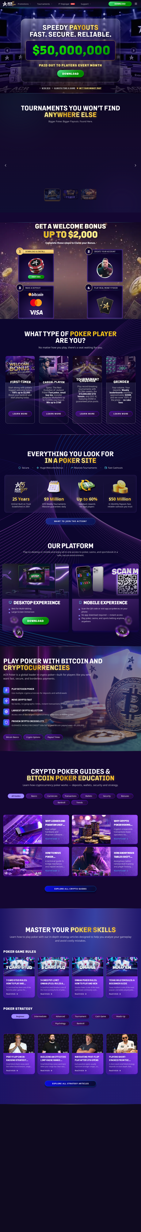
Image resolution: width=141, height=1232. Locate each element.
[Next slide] (134, 50)
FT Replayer (66, 4)
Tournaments (43, 4)
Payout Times (54, 737)
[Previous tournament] (5, 167)
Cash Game (100, 1016)
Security (107, 796)
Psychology (60, 1023)
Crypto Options (33, 737)
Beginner (20, 1016)
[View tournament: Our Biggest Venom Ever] (89, 198)
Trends (79, 802)
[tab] (45, 88)
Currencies (52, 796)
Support (85, 4)
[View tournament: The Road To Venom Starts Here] (70, 198)
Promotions (23, 4)
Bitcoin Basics (12, 737)
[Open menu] (136, 4)
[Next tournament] (135, 167)
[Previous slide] (7, 50)
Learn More (121, 184)
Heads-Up (120, 1016)
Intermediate (40, 1016)
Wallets (88, 796)
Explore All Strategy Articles (70, 1083)
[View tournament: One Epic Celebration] (52, 198)
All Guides (16, 796)
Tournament (80, 1016)
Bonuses (125, 796)
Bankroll (61, 802)
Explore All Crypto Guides (70, 888)
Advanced (60, 1016)
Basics (34, 796)
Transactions (70, 796)
